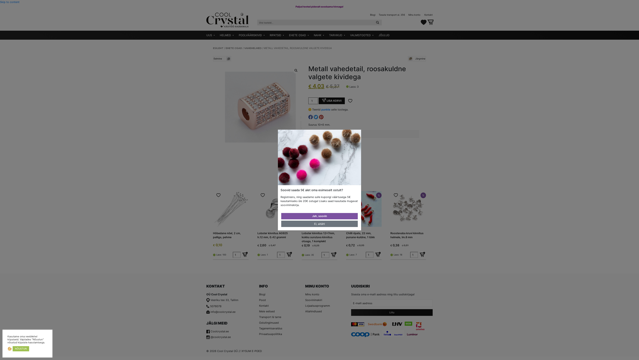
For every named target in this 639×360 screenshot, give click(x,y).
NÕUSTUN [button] (21, 348)
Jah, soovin (319, 216)
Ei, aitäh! (319, 224)
